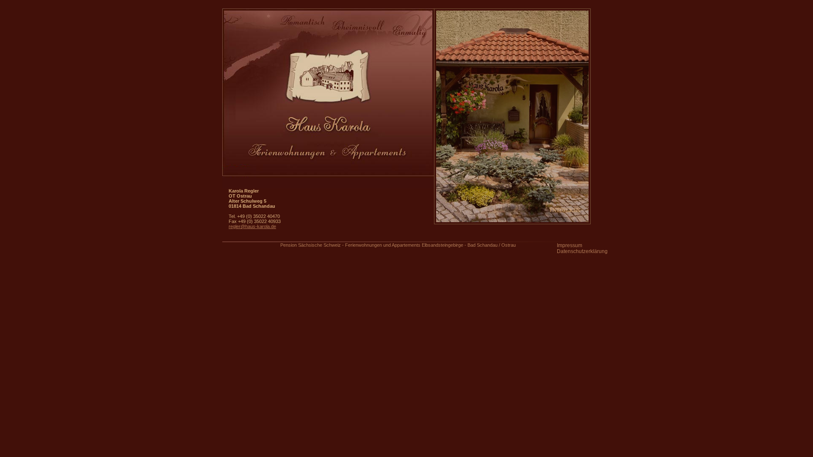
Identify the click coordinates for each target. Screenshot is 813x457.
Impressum (569, 245)
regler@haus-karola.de (252, 226)
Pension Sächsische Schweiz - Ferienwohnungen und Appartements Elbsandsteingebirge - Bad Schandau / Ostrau (398, 245)
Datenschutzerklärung (582, 251)
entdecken (565, 210)
